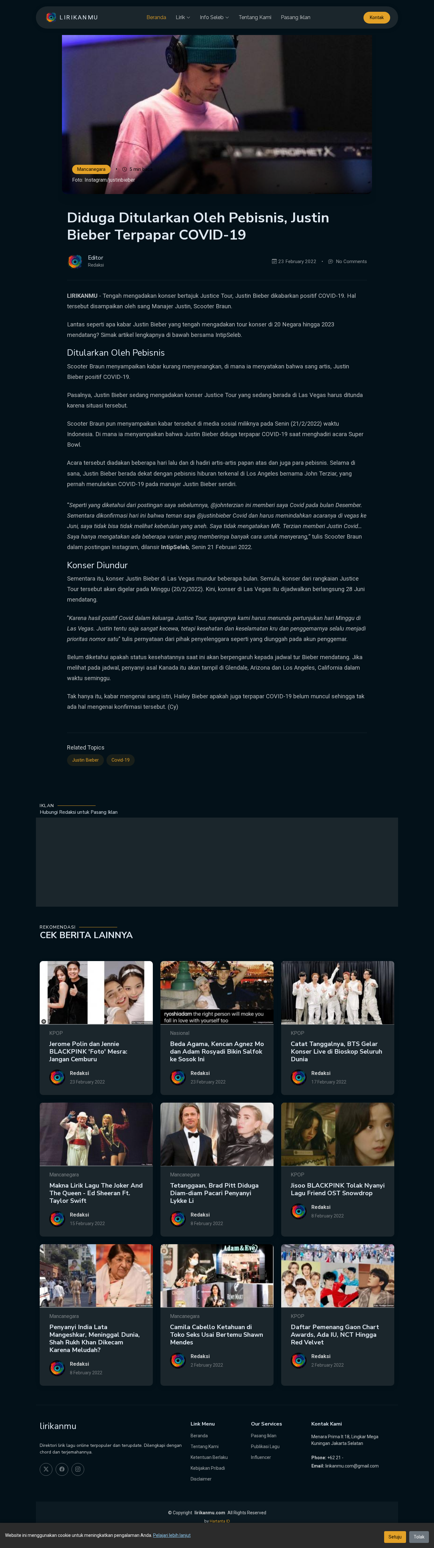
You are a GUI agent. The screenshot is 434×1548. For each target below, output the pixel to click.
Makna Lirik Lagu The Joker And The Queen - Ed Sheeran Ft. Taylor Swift (96, 1193)
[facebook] (62, 1469)
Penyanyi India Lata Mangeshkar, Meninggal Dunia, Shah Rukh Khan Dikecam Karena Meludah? (94, 1338)
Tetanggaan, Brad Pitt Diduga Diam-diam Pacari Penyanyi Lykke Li (214, 1193)
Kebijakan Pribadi (208, 1468)
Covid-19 (121, 760)
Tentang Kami (255, 17)
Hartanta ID (220, 1521)
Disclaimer (201, 1479)
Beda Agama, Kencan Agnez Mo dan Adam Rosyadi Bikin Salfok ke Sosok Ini (217, 1051)
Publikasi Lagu (265, 1446)
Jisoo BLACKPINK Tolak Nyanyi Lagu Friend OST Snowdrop (338, 1189)
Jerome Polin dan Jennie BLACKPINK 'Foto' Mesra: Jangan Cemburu (88, 1051)
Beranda (156, 17)
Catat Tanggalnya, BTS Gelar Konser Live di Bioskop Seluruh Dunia (336, 1051)
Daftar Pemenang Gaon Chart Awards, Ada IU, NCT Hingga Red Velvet (335, 1335)
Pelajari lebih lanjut (172, 1535)
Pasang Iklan (295, 17)
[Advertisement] (217, 862)
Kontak (377, 17)
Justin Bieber (85, 760)
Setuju (395, 1536)
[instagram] (77, 1469)
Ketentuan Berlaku (209, 1457)
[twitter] (46, 1469)
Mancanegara (91, 169)
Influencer (261, 1457)
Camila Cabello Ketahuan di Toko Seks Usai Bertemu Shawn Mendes (216, 1335)
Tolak (419, 1536)
